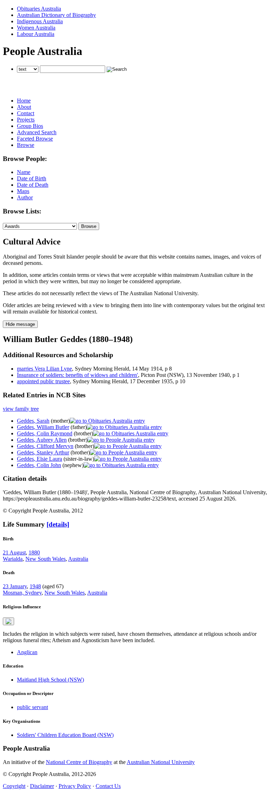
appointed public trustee (43, 381)
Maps (23, 191)
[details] (58, 524)
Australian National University (161, 762)
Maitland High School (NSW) (50, 680)
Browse (25, 145)
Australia (78, 559)
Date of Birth (31, 178)
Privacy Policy (75, 786)
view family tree (21, 409)
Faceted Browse (35, 139)
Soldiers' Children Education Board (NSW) (65, 735)
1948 (35, 586)
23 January (15, 586)
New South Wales (45, 559)
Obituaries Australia (39, 9)
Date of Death (32, 185)
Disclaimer (42, 786)
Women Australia (36, 28)
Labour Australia (35, 34)
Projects (26, 120)
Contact (25, 113)
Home (24, 101)
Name (23, 172)
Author (25, 197)
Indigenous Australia (40, 21)
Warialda (13, 559)
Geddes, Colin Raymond (44, 433)
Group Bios (30, 126)
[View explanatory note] (8, 621)
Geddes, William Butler (43, 427)
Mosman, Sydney (22, 593)
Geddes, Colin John (39, 465)
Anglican (27, 652)
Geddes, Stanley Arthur (43, 452)
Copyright (14, 786)
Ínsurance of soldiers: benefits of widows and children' (77, 375)
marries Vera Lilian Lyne (44, 369)
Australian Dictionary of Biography (56, 15)
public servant (32, 707)
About (24, 107)
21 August (14, 552)
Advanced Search (36, 132)
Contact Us (108, 786)
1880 (34, 552)
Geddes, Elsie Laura (39, 459)
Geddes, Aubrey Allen (42, 440)
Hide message (20, 324)
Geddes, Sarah (33, 421)
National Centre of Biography (79, 762)
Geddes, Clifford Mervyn (45, 446)
